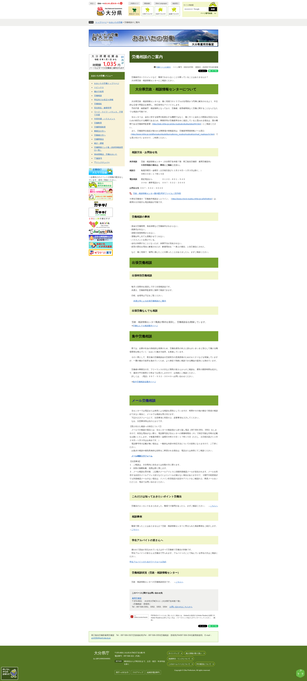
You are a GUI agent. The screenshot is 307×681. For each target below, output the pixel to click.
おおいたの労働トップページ (106, 83)
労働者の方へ (100, 135)
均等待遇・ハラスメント (104, 119)
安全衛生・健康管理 (102, 108)
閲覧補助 (147, 3)
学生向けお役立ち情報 (103, 100)
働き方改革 (99, 92)
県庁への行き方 (122, 672)
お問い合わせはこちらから (180, 607)
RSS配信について (204, 664)
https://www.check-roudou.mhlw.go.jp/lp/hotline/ (192, 199)
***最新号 (98, 158)
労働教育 (98, 123)
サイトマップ (173, 653)
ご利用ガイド (134, 3)
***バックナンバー (102, 162)
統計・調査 (99, 143)
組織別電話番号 (153, 672)
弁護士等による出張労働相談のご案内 (149, 301)
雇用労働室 (137, 598)
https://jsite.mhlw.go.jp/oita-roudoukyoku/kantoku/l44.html (177, 124)
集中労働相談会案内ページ (144, 382)
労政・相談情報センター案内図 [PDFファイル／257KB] (157, 193)
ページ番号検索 (206, 13)
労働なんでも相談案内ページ (145, 326)
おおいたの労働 (115, 22)
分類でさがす (147, 14)
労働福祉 (98, 104)
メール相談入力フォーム (142, 456)
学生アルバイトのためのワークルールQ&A (148, 562)
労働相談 (98, 96)
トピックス (99, 87)
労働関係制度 (100, 127)
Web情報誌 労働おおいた (105, 154)
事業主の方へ (100, 131)
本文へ (92, 3)
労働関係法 (99, 139)
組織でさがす (174, 14)
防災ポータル (134, 14)
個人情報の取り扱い (194, 653)
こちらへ (214, 506)
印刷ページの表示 (163, 67)
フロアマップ (137, 672)
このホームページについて (179, 664)
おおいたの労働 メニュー (102, 76)
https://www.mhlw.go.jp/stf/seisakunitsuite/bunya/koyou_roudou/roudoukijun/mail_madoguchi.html (172, 134)
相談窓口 (175, 3)
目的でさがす (161, 14)
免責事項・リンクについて (179, 659)
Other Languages (161, 3)
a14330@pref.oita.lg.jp (101, 638)
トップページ (101, 22)
